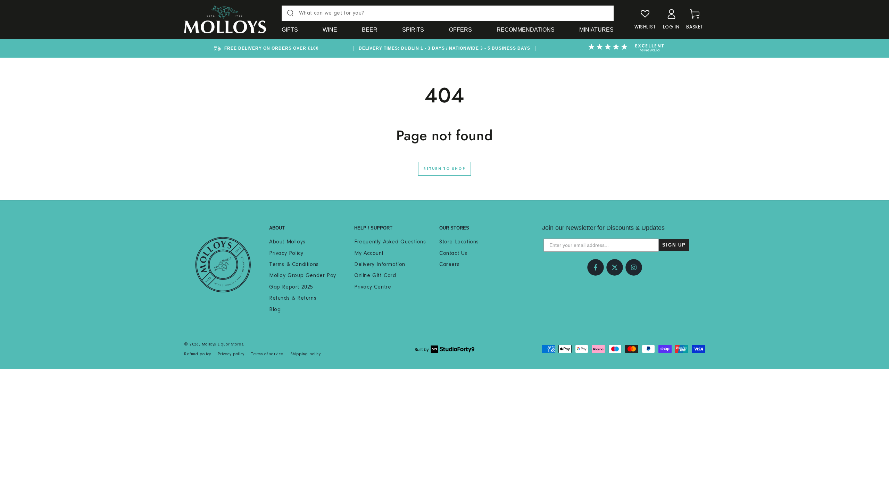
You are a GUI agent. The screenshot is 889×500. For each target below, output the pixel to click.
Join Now (377, 343)
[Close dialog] (571, 185)
